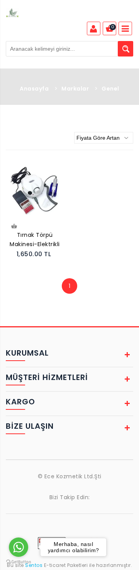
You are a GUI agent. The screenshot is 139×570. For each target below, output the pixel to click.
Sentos (34, 565)
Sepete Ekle (15, 227)
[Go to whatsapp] (18, 547)
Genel (110, 88)
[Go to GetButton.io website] (18, 562)
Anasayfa (34, 88)
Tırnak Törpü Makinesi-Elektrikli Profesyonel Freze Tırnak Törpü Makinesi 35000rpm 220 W (35, 240)
